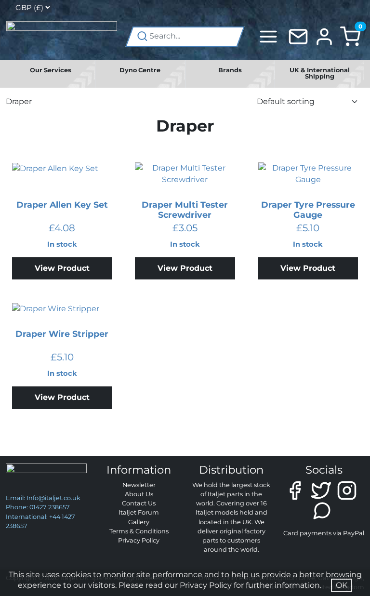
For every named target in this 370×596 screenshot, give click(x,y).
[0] (350, 35)
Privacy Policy (138, 540)
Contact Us (139, 503)
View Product (62, 268)
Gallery (138, 522)
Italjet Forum (139, 512)
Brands (230, 70)
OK (341, 585)
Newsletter (139, 485)
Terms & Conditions (139, 531)
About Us (139, 494)
